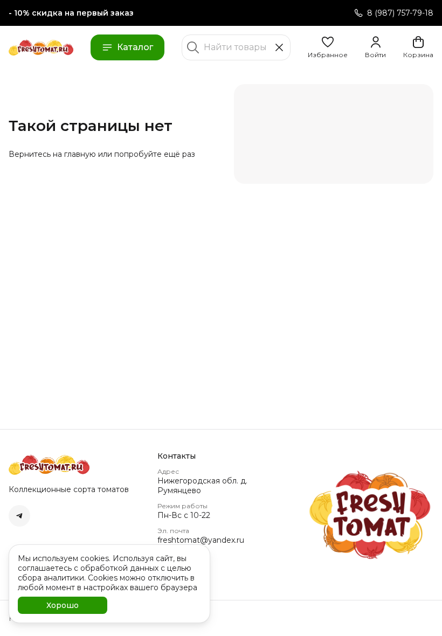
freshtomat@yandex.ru (200, 540)
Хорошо (62, 605)
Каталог (135, 47)
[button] (328, 47)
